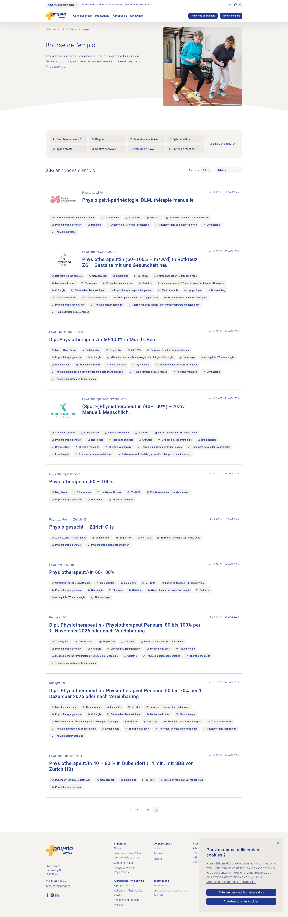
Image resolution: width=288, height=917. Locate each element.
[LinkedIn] (57, 895)
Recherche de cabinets (203, 15)
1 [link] (131, 810)
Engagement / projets (126, 899)
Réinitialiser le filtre (221, 144)
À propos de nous (124, 885)
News (117, 848)
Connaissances (82, 15)
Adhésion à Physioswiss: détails (128, 892)
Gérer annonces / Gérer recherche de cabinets (128, 4)
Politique (119, 905)
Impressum (160, 885)
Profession (159, 853)
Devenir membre (231, 15)
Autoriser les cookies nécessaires (241, 892)
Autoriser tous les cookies (241, 901)
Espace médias (89, 4)
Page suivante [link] (156, 810)
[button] (206, 170)
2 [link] (138, 810)
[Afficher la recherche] (240, 5)
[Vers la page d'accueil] (59, 850)
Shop (101, 4)
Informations (161, 880)
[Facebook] (47, 895)
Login (229, 4)
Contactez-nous (123, 862)
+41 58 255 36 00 (56, 880)
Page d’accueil (56, 29)
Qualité (157, 858)
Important (120, 843)
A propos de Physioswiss (129, 880)
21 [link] (147, 810)
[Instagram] (52, 895)
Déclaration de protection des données (170, 892)
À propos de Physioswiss (128, 15)
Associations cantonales (61, 4)
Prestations (102, 15)
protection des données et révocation (231, 882)
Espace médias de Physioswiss (124, 870)
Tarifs (156, 848)
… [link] (143, 810)
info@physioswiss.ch (58, 885)
